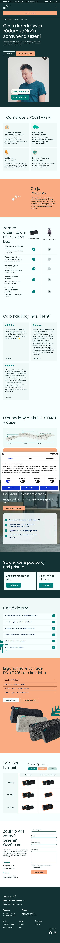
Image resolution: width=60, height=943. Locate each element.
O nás (5, 921)
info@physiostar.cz (10, 915)
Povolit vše (49, 488)
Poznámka (34, 850)
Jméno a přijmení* (37, 830)
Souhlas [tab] (10, 458)
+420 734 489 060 (10, 868)
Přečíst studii (13, 585)
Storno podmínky (8, 927)
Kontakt (37, 924)
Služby (21, 921)
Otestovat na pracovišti (14, 508)
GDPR (20, 927)
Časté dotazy (39, 921)
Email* (33, 836)
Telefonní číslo (35, 843)
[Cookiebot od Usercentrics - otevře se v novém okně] (51, 454)
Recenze (21, 924)
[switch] (22, 481)
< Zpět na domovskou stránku (11, 19)
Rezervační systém (8, 924)
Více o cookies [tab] (50, 458)
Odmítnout (11, 488)
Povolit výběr (30, 488)
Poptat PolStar (11, 700)
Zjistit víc (9, 54)
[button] (56, 7)
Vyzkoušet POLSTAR (30, 13)
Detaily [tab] (30, 458)
